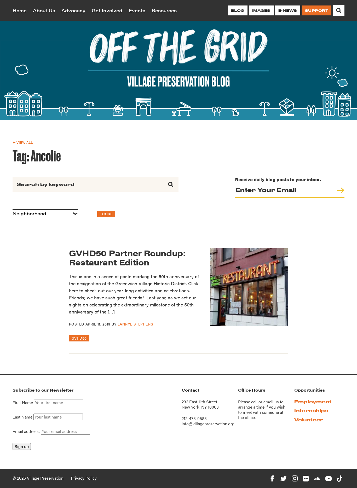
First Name (23, 402)
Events (137, 10)
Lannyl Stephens (135, 324)
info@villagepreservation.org (208, 424)
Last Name (22, 417)
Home (20, 10)
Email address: (27, 431)
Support (316, 10)
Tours (106, 213)
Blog (237, 10)
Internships (311, 410)
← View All (23, 142)
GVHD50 (79, 338)
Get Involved (107, 10)
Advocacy (73, 10)
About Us (44, 10)
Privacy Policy (84, 478)
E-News (287, 10)
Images (261, 10)
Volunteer (308, 419)
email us (271, 402)
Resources (164, 10)
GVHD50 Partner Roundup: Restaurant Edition (127, 257)
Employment (312, 401)
